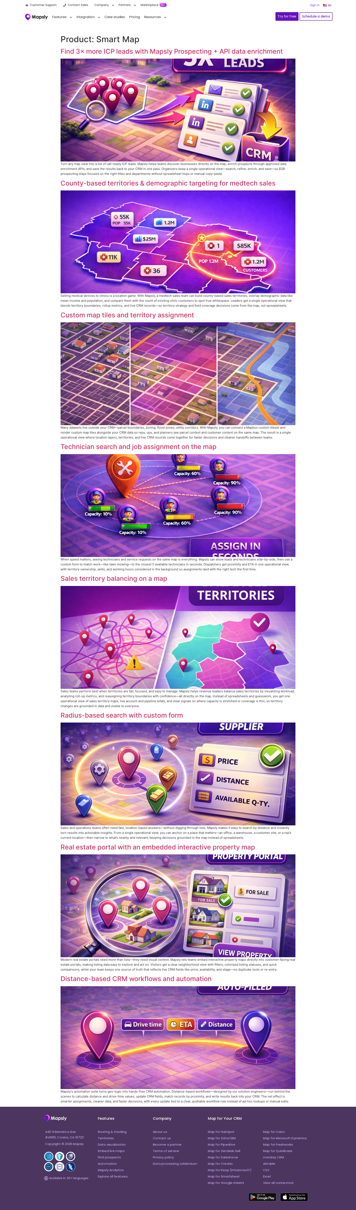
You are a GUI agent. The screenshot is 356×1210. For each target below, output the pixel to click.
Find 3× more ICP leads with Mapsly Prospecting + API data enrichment (172, 51)
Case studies (114, 17)
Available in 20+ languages (68, 1178)
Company (101, 5)
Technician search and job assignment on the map (139, 447)
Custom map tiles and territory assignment (127, 315)
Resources (152, 17)
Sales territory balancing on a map (114, 578)
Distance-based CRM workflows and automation (136, 979)
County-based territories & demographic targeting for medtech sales (168, 183)
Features (59, 17)
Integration (85, 17)
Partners (125, 5)
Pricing (134, 17)
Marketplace (149, 5)
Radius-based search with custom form (122, 715)
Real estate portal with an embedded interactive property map (158, 847)
